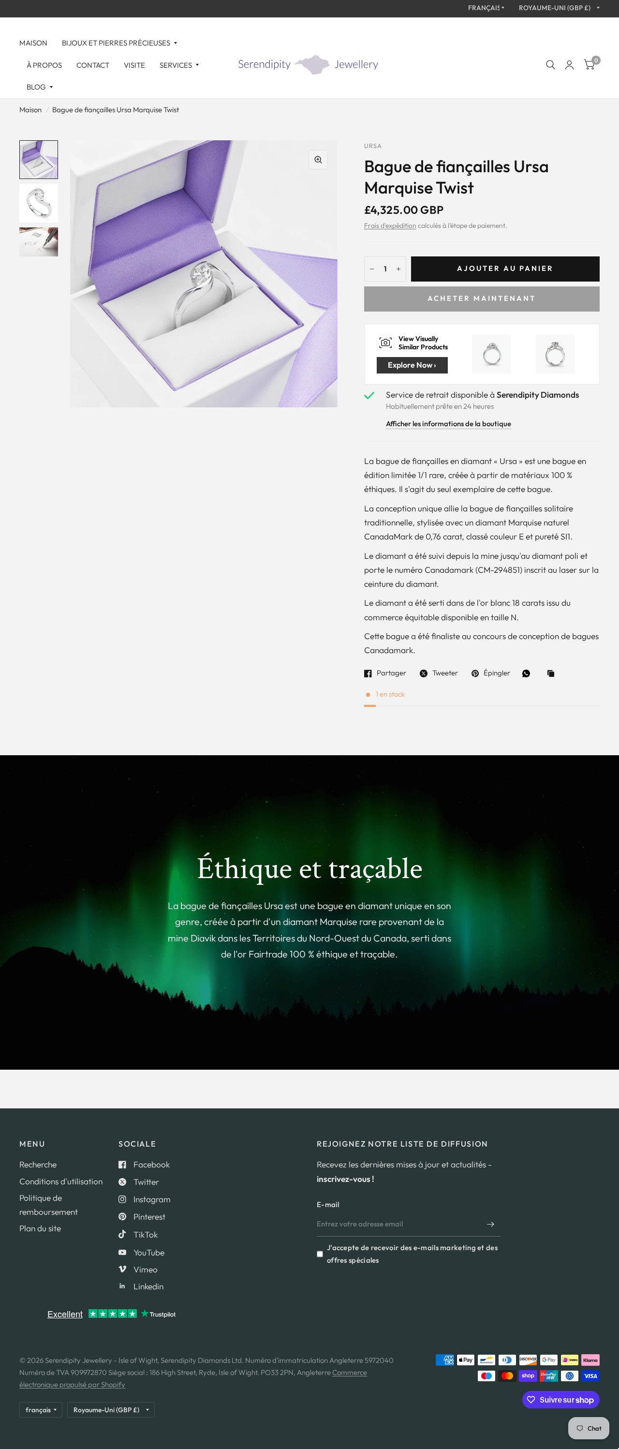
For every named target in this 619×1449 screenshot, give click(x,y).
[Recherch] (550, 65)
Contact (92, 65)
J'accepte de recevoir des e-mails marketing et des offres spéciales (412, 1254)
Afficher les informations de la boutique (448, 424)
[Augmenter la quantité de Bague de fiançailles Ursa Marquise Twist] (398, 269)
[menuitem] (37, 43)
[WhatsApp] (528, 673)
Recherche (38, 1164)
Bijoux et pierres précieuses (116, 42)
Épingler (497, 673)
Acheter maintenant (481, 298)
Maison (33, 42)
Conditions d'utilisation (61, 1181)
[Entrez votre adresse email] (491, 1224)
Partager (391, 673)
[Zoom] (318, 159)
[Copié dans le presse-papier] (553, 674)
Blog (36, 86)
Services (176, 65)
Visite (134, 65)
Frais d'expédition (390, 225)
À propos (44, 65)
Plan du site (40, 1228)
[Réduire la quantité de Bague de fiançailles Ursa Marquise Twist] (372, 269)
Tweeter (445, 673)
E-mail (328, 1204)
